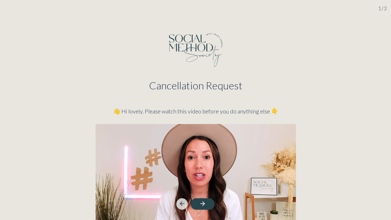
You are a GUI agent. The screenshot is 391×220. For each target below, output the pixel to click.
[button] (182, 204)
